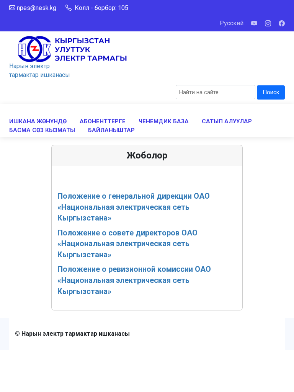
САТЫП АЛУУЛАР (227, 121)
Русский (231, 23)
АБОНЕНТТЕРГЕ (103, 121)
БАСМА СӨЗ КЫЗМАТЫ (42, 130)
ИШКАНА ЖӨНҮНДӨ (38, 121)
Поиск (271, 92)
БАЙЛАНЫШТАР (111, 130)
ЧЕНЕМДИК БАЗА (164, 121)
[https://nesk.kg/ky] (72, 48)
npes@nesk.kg (36, 7)
